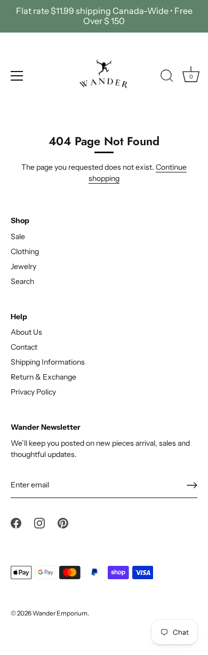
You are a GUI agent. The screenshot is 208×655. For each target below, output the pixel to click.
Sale (18, 236)
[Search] (167, 77)
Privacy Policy (33, 392)
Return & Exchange (43, 377)
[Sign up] (192, 485)
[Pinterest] (63, 522)
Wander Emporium (60, 613)
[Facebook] (16, 522)
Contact (24, 347)
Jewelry (23, 266)
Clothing (25, 251)
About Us (26, 332)
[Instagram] (39, 522)
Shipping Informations (48, 362)
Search (22, 281)
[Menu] (17, 76)
